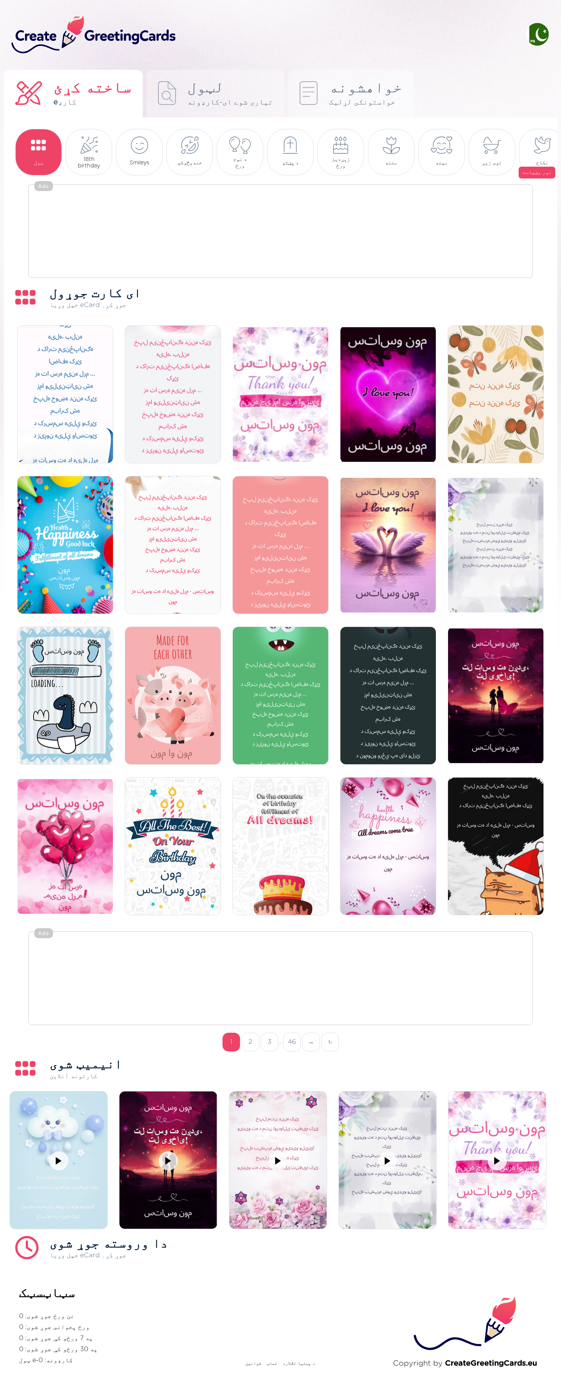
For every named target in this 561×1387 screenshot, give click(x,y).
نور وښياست (536, 172)
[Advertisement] (280, 232)
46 (292, 1041)
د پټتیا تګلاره (299, 1363)
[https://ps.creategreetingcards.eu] (262, 35)
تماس (272, 1363)
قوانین (253, 1363)
